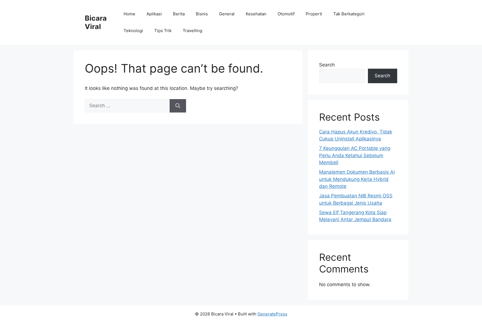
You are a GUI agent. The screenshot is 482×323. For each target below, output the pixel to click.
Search (327, 65)
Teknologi (133, 30)
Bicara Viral (96, 22)
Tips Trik (163, 30)
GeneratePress (272, 314)
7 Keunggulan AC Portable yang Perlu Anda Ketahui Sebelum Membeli (354, 155)
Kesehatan (256, 13)
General (227, 13)
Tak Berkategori (349, 13)
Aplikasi (154, 13)
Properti (314, 13)
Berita (179, 13)
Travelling (192, 30)
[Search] (178, 106)
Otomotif (286, 13)
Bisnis (202, 13)
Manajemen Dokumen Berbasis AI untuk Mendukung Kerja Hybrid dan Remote (357, 179)
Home (129, 13)
